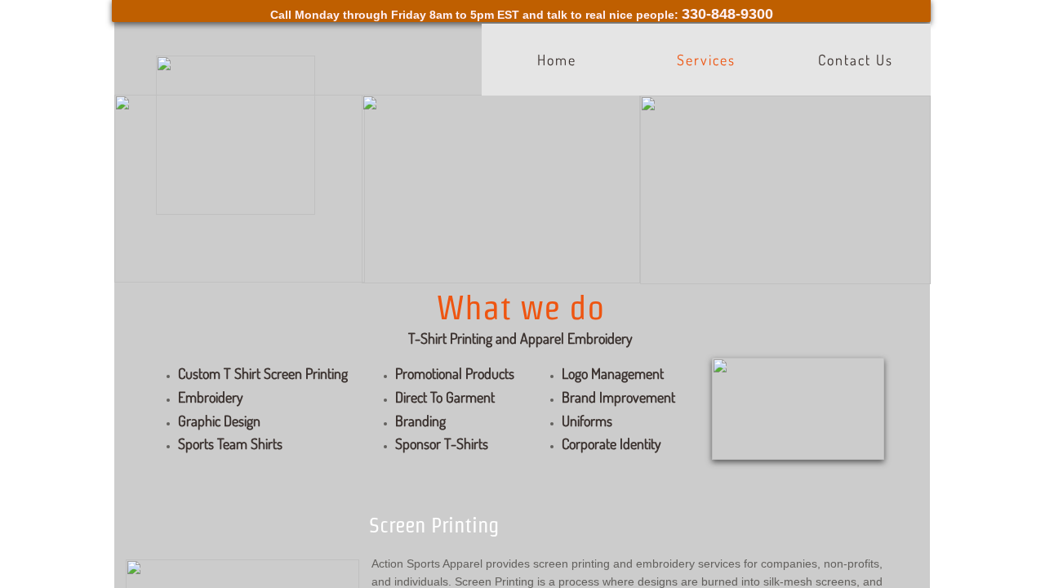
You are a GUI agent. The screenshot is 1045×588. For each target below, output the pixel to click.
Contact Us (855, 60)
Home (556, 60)
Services (706, 60)
